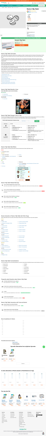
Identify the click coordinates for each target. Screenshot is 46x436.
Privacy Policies (12, 413)
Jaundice (3, 156)
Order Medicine (21, 413)
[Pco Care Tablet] (42, 396)
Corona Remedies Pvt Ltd (35, 25)
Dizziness (20, 163)
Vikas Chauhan (15, 342)
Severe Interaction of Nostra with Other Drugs (9, 79)
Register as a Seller (21, 421)
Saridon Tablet (4, 221)
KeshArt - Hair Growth (4, 421)
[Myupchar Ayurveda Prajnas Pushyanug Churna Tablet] (12, 396)
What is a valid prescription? (31, 34)
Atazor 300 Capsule (22, 241)
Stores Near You (21, 418)
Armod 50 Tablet (21, 237)
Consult (2, 5)
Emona (3, 422)
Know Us (3, 412)
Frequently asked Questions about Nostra (8, 82)
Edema (20, 154)
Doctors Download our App (31, 416)
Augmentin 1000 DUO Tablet (23, 250)
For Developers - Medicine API (22, 425)
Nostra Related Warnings (6, 78)
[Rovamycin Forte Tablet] (34, 396)
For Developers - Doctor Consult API (22, 423)
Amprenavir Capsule (5, 233)
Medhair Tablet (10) (5, 245)
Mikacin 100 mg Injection (23, 246)
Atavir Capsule (21, 239)
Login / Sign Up (41, 5)
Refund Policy (12, 416)
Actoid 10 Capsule (5, 229)
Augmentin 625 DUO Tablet (6, 249)
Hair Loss (3, 166)
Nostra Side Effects (5, 77)
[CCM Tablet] (26, 396)
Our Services (21, 412)
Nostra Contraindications (6, 80)
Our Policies (12, 412)
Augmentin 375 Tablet (22, 249)
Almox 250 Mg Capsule (6, 250)
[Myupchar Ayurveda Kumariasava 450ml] (19, 396)
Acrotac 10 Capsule (22, 231)
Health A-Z (32, 5)
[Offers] (32, 2)
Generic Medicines (21, 417)
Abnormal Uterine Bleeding (7, 95)
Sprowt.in (3, 418)
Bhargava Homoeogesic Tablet (7, 223)
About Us (3, 413)
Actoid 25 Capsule (5, 231)
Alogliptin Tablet (4, 254)
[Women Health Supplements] (12, 351)
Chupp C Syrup (21, 227)
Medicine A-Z (25, 5)
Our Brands (18, 5)
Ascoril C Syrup (4, 225)
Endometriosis (5, 94)
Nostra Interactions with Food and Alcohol (8, 83)
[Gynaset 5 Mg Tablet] (7, 45)
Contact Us (3, 416)
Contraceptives (26, 98)
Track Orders (20, 416)
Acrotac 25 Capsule (22, 229)
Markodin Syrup (4, 227)
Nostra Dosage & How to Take (7, 75)
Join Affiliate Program (21, 426)
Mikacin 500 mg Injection (23, 245)
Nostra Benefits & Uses (5, 74)
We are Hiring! (3, 417)
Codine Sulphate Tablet (23, 225)
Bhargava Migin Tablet (22, 223)
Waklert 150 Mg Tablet (5, 237)
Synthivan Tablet (4, 239)
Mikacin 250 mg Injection (6, 246)
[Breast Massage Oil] (4, 351)
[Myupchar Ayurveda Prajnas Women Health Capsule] (4, 396)
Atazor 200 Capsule (5, 241)
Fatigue (3, 163)
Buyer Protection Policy (13, 417)
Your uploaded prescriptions (31, 36)
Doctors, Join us (29, 413)
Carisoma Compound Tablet (23, 221)
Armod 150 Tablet (22, 235)
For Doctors (29, 412)
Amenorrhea (5, 98)
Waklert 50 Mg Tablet (5, 235)
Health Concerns (9, 5)
